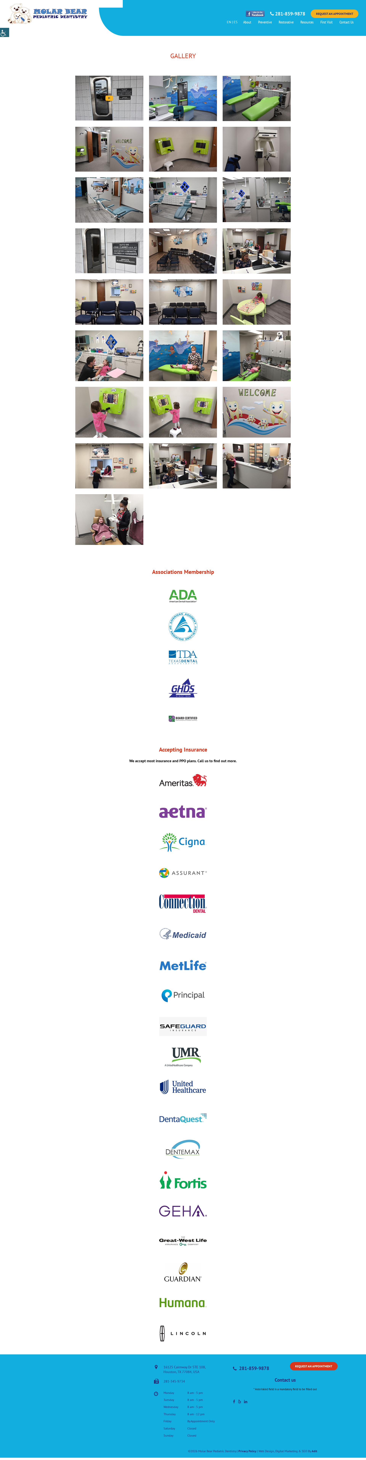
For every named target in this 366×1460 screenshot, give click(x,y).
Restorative (286, 22)
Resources (307, 22)
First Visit (326, 22)
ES (236, 22)
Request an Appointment (334, 14)
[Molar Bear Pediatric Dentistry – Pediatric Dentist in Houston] (48, 13)
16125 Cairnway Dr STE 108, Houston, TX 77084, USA (184, 1369)
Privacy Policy (247, 1451)
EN (229, 22)
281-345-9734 (174, 1381)
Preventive (265, 22)
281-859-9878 (289, 14)
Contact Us (347, 22)
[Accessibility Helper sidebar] (4, 32)
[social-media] (234, 1401)
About (247, 22)
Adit (314, 1451)
